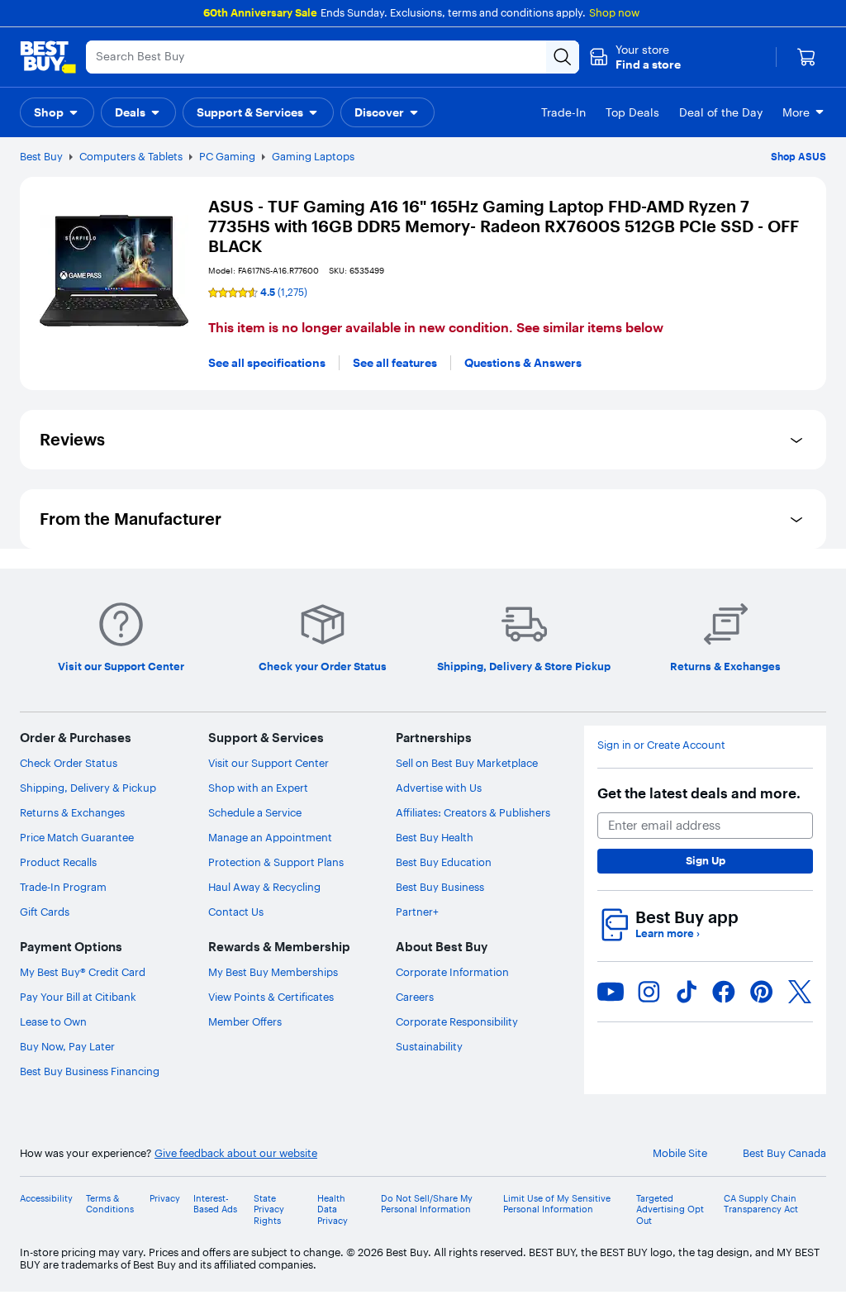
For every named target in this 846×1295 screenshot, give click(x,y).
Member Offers (245, 1021)
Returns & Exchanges (72, 812)
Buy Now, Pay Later (67, 1046)
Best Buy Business (440, 886)
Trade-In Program (63, 886)
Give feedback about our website (235, 1153)
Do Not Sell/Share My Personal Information (427, 1204)
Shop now (614, 12)
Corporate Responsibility (457, 1021)
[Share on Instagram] (648, 991)
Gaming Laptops (313, 156)
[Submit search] (562, 57)
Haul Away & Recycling (264, 886)
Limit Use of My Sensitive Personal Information (557, 1204)
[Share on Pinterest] (762, 991)
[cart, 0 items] (806, 57)
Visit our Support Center (268, 762)
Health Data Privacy (332, 1209)
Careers (415, 996)
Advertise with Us (439, 787)
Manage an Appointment (270, 837)
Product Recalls (58, 862)
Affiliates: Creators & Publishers (473, 812)
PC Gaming (227, 156)
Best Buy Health (434, 837)
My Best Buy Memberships (273, 971)
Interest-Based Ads (215, 1204)
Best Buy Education (444, 862)
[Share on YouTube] (610, 991)
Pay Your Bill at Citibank (78, 996)
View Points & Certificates (271, 996)
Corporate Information (452, 971)
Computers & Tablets (131, 156)
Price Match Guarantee (77, 837)
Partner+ (417, 911)
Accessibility (46, 1198)
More (796, 112)
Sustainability (429, 1046)
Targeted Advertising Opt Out (670, 1209)
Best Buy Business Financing (89, 1071)
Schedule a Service (255, 812)
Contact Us (236, 911)
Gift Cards (44, 911)
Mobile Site (680, 1153)
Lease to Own (53, 1021)
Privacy (165, 1198)
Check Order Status (68, 762)
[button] (635, 57)
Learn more (667, 933)
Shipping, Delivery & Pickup (88, 787)
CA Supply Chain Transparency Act (761, 1204)
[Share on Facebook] (724, 991)
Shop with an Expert (258, 787)
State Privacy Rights (269, 1209)
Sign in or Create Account (661, 745)
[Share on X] (800, 991)
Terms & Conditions (110, 1204)
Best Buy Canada (784, 1153)
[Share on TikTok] (686, 991)
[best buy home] (48, 57)
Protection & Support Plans (276, 862)
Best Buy (41, 156)
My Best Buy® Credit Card (82, 971)
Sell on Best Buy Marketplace (467, 762)
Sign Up (705, 860)
